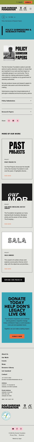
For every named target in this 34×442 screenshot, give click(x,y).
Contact (4, 374)
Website (15, 438)
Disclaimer (21, 435)
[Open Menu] (30, 9)
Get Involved (6, 371)
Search (20, 2)
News (4, 364)
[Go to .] (3, 17)
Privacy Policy (13, 435)
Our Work (5, 357)
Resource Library (8, 367)
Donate (28, 2)
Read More (7, 175)
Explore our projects (13, 280)
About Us (5, 354)
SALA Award (9, 255)
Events (4, 361)
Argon (20, 438)
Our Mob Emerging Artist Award (14, 207)
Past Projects (10, 162)
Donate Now (17, 336)
